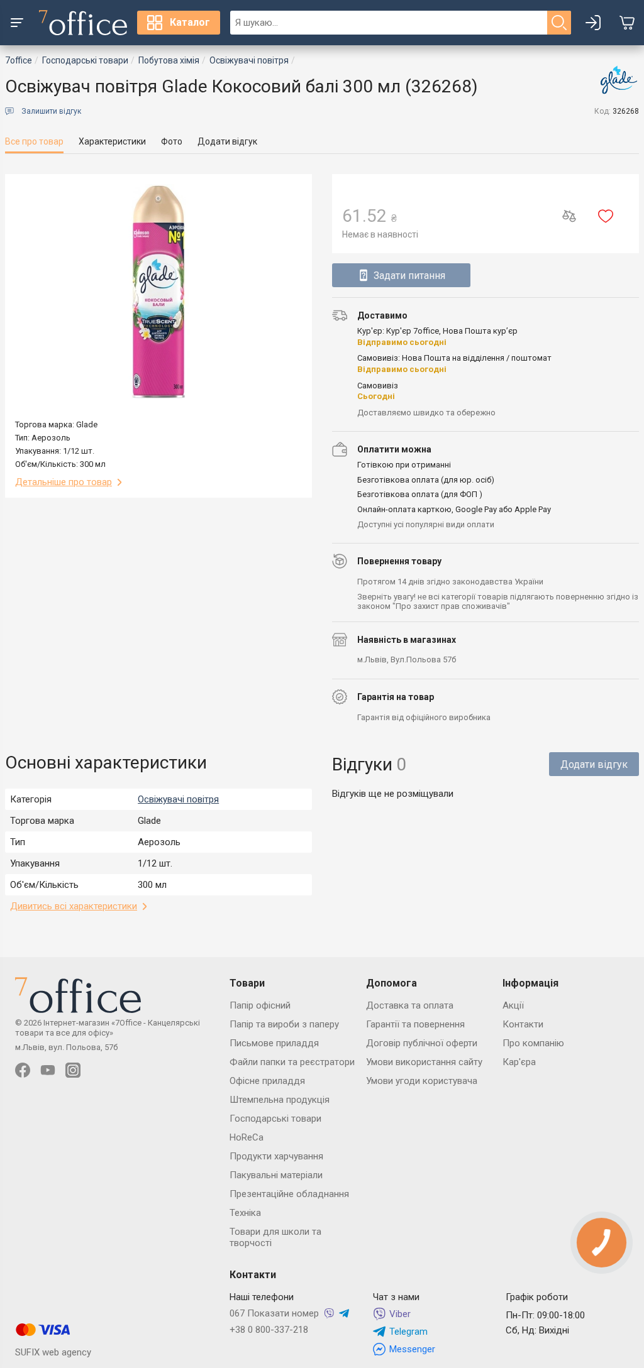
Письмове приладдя (274, 1043)
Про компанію (533, 1043)
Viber (400, 1314)
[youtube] (47, 1070)
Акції (513, 1005)
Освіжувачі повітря (178, 799)
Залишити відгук (51, 111)
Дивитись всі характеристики (73, 906)
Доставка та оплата (409, 1005)
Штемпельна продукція (280, 1099)
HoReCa (247, 1137)
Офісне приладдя (267, 1080)
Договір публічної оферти (421, 1043)
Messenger (412, 1349)
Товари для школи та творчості (275, 1237)
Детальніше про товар (63, 482)
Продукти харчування (276, 1156)
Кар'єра (519, 1062)
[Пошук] (559, 23)
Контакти (522, 1024)
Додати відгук (227, 141)
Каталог (190, 22)
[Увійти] (593, 23)
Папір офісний (260, 1005)
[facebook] (22, 1070)
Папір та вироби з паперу (284, 1024)
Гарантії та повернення (415, 1024)
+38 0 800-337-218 (269, 1329)
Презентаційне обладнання (289, 1194)
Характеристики (112, 141)
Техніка (245, 1212)
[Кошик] (627, 23)
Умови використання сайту (424, 1062)
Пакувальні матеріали (276, 1175)
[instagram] (72, 1070)
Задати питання (409, 276)
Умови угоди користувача (421, 1080)
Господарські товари (275, 1118)
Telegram (408, 1331)
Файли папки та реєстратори (292, 1062)
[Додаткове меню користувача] (17, 23)
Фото (171, 141)
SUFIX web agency (53, 1352)
